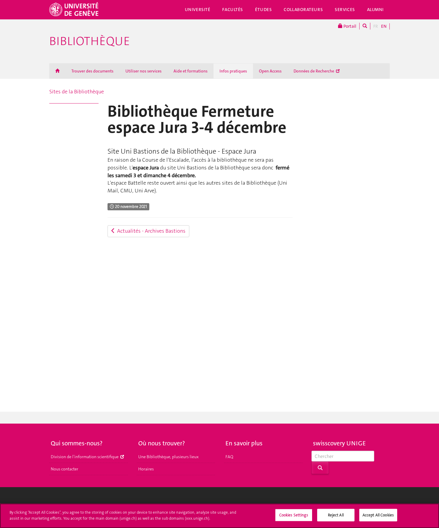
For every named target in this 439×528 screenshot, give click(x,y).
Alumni (375, 10)
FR (375, 26)
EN (383, 26)
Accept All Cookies (378, 515)
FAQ (229, 456)
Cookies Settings (293, 515)
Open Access (270, 71)
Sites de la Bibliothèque (76, 91)
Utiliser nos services (143, 71)
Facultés (232, 10)
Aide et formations (191, 71)
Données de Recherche (314, 71)
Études (263, 10)
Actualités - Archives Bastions (150, 230)
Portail (349, 26)
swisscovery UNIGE (339, 443)
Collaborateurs (303, 10)
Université (198, 10)
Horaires (146, 469)
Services (345, 10)
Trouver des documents (92, 71)
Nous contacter (64, 469)
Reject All (336, 515)
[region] (219, 516)
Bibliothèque (89, 41)
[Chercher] (365, 26)
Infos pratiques (233, 71)
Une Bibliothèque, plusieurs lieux (168, 456)
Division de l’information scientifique (85, 456)
